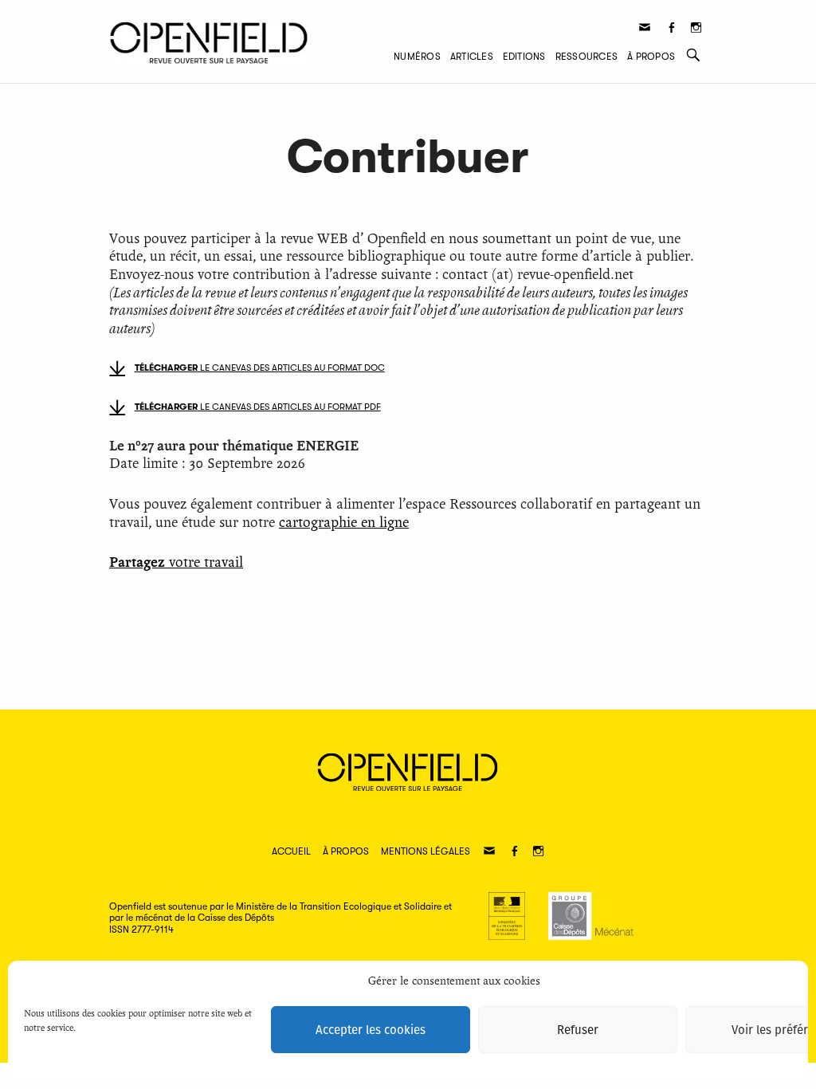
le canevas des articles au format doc (260, 368)
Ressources (586, 56)
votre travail (176, 562)
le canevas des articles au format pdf (258, 407)
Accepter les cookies (371, 1030)
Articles (471, 56)
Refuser (577, 1030)
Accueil (291, 851)
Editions (524, 56)
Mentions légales (425, 851)
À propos (651, 56)
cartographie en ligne (344, 522)
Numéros (417, 56)
